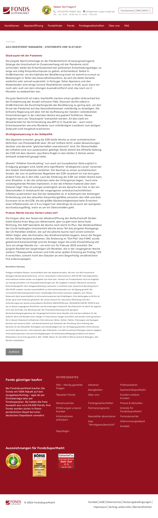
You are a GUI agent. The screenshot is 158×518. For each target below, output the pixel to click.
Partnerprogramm (99, 408)
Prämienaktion (128, 384)
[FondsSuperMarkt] (16, 11)
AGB (102, 502)
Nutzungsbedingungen (137, 502)
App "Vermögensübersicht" (101, 423)
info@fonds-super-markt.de (100, 11)
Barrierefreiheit (142, 507)
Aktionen (93, 384)
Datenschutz (114, 502)
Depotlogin (62, 431)
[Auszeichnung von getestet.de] (66, 461)
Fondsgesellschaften (91, 25)
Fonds (71, 25)
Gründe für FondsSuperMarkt (130, 410)
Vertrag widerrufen (120, 507)
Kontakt (124, 426)
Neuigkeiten (95, 389)
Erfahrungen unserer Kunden (68, 410)
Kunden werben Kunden (129, 396)
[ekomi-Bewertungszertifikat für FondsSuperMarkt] (13, 461)
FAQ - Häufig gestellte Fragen (69, 386)
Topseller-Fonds (65, 394)
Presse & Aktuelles (131, 403)
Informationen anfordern (64, 418)
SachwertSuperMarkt (133, 389)
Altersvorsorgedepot (132, 421)
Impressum (100, 507)
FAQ (126, 25)
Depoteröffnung (33, 25)
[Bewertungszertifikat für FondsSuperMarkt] (48, 10)
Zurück (14, 351)
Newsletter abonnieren (102, 416)
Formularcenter (129, 416)
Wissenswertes (65, 403)
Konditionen (12, 25)
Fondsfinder (55, 25)
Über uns (114, 25)
